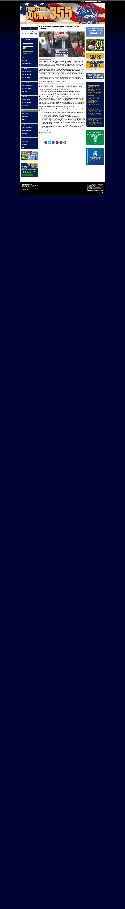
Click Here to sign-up (28, 51)
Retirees (23, 94)
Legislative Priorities (26, 99)
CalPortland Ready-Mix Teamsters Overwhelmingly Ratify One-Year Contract (94, 106)
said (58, 77)
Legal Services (25, 133)
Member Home (25, 113)
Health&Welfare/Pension (27, 127)
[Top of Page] (102, 192)
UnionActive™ (31, 186)
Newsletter (24, 138)
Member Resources (26, 110)
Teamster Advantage (26, 80)
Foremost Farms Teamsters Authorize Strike (94, 90)
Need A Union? (25, 68)
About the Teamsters (26, 74)
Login (23, 147)
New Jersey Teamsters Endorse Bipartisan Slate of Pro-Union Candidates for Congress (95, 119)
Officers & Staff (25, 122)
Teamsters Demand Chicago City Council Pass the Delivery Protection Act (95, 94)
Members (24, 119)
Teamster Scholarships (27, 88)
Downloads (24, 144)
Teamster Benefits (25, 82)
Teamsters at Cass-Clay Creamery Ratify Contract (93, 98)
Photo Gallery (25, 91)
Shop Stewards (25, 116)
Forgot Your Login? (27, 53)
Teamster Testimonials (26, 102)
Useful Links (24, 96)
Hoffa (56, 77)
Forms (23, 136)
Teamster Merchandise (27, 85)
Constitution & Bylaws (27, 124)
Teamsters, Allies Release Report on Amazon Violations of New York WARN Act (95, 123)
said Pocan (67, 101)
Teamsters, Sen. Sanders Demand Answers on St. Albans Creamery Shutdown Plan (95, 110)
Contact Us (24, 108)
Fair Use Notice (25, 105)
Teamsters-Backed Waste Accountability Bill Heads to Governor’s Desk (94, 86)
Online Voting (25, 141)
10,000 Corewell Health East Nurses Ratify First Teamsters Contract (94, 115)
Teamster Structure (26, 77)
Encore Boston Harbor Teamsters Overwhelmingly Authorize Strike (94, 101)
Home (23, 57)
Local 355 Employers (26, 71)
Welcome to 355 (25, 60)
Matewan (32, 33)
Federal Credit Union (26, 130)
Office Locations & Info (27, 63)
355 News (24, 66)
